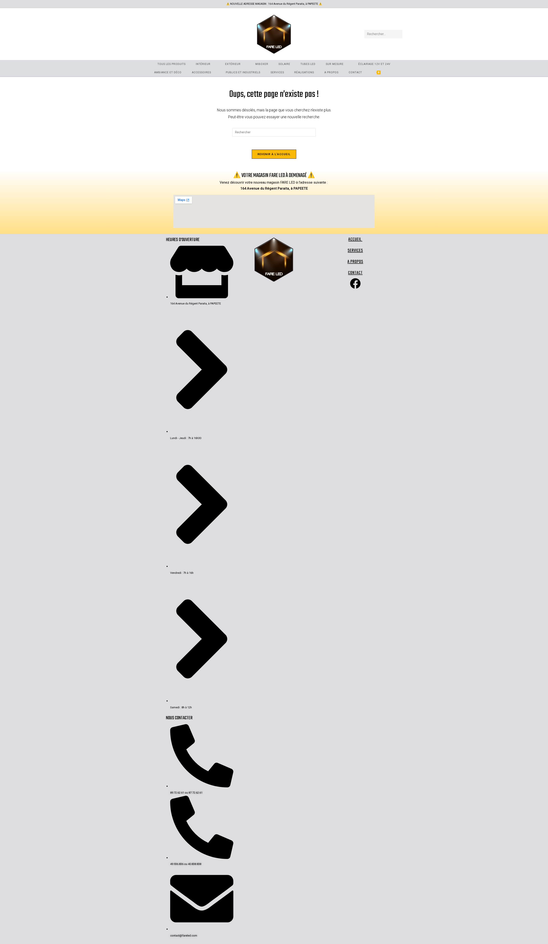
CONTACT (355, 272)
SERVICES (355, 250)
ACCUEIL (355, 239)
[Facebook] (355, 283)
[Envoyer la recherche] (398, 34)
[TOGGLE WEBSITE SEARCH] (393, 72)
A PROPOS (355, 261)
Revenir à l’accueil (274, 154)
